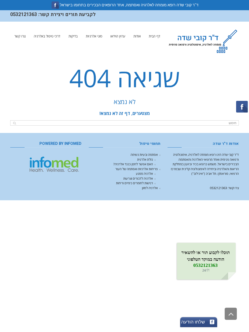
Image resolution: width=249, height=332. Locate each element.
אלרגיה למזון (150, 188)
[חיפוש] (14, 123)
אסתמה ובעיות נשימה (144, 154)
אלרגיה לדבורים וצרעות (138, 178)
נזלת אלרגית (145, 159)
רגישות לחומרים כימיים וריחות (134, 183)
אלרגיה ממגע (144, 173)
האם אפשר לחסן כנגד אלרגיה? (133, 164)
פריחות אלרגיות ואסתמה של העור (136, 169)
